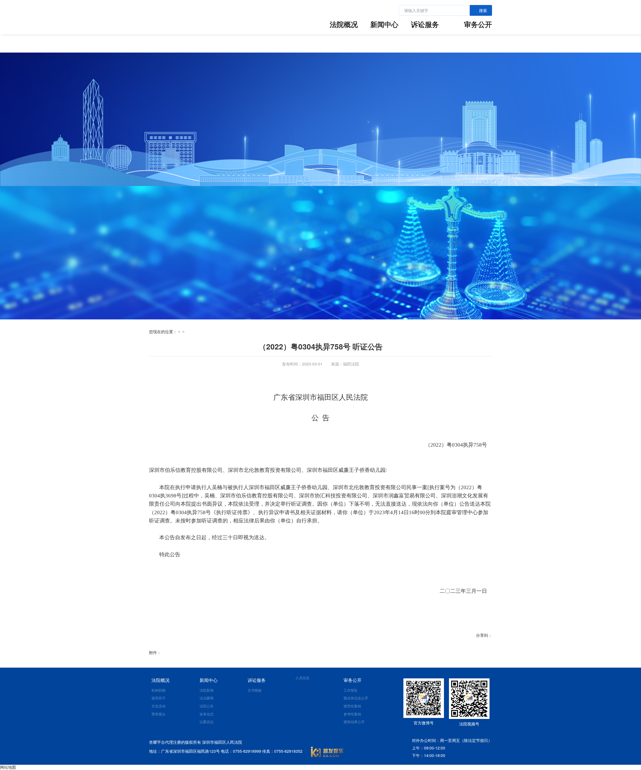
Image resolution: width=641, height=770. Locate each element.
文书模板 (255, 690)
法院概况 (344, 24)
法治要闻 (207, 697)
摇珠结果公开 (354, 721)
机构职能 (158, 690)
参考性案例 (352, 713)
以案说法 (207, 721)
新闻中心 (384, 24)
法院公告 (207, 705)
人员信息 (302, 677)
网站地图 (8, 767)
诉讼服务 (425, 24)
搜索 (483, 10)
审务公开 (478, 24)
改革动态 (207, 713)
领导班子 (158, 697)
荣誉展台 (158, 713)
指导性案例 (352, 705)
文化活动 (158, 705)
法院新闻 (207, 690)
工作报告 (351, 690)
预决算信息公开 (356, 697)
